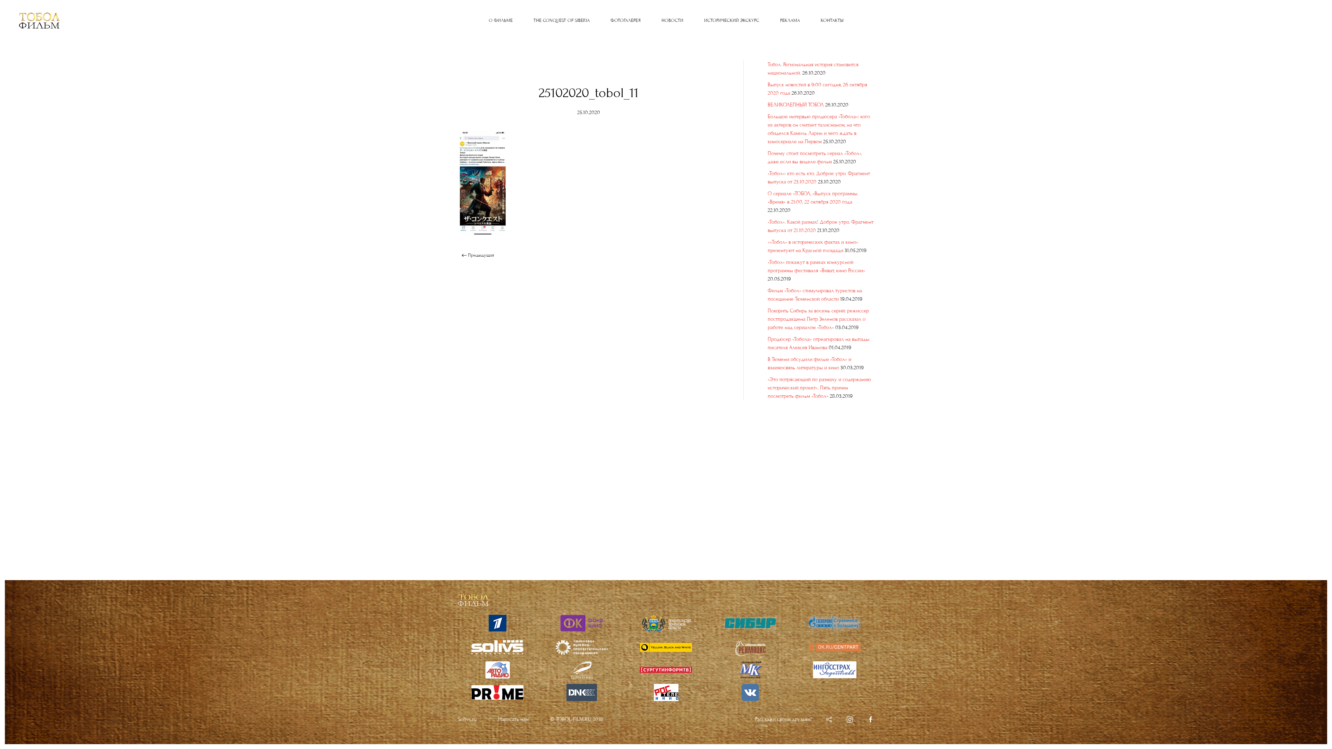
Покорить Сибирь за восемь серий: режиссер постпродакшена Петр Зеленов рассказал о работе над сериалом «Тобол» (818, 319)
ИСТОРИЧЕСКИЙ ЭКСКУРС (731, 20)
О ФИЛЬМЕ (501, 20)
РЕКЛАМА (790, 20)
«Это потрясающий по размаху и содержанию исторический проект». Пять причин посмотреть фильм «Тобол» (819, 387)
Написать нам (513, 719)
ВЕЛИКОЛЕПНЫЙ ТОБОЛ (796, 105)
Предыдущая (480, 255)
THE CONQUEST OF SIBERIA (561, 20)
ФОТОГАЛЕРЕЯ (625, 20)
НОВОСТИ (672, 20)
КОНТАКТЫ (832, 20)
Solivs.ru (467, 719)
